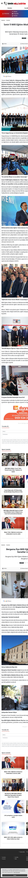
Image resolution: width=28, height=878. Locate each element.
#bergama (24, 726)
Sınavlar (3, 858)
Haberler (3, 20)
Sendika (16, 857)
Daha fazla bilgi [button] (17, 872)
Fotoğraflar (16, 13)
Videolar (15, 11)
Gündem (9, 8)
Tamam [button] (14, 875)
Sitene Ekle (22, 852)
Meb (16, 858)
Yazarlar (15, 15)
